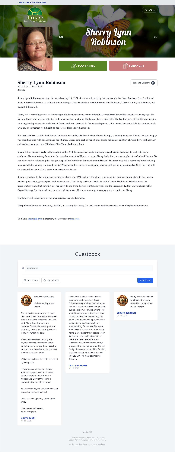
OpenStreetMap (90, 444)
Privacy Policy (80, 440)
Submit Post (145, 280)
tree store (74, 218)
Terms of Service (95, 440)
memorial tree (35, 218)
